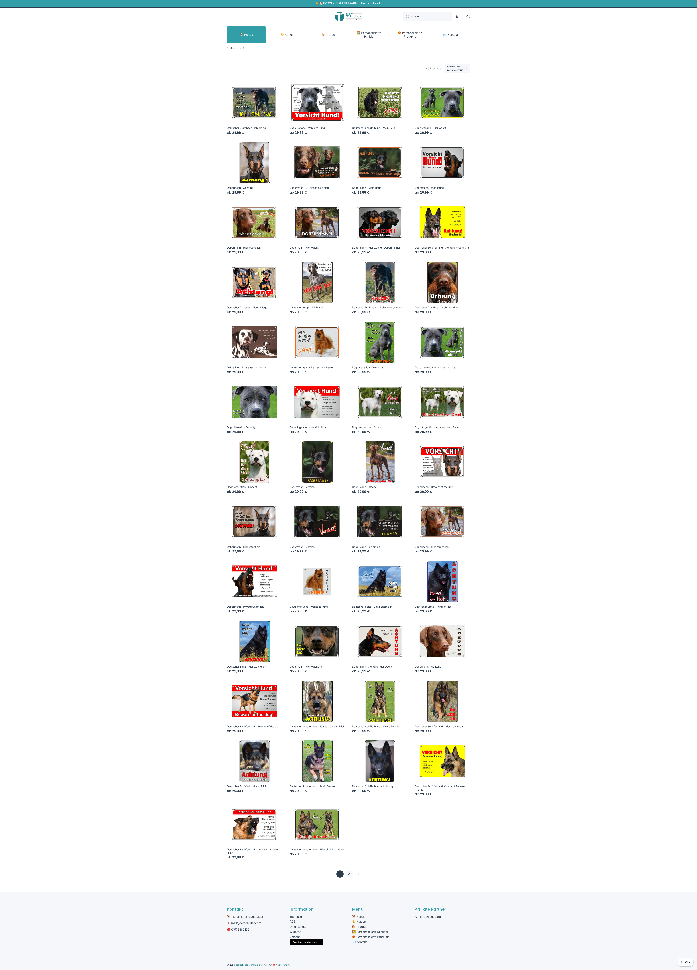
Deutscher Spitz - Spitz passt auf (372, 606)
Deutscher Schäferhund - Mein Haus (373, 127)
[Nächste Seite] (357, 874)
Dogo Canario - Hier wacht (430, 127)
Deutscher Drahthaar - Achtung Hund (437, 307)
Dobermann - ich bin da (366, 546)
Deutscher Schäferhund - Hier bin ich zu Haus (317, 849)
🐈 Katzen (359, 921)
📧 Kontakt (359, 942)
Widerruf (295, 932)
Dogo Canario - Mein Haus (367, 367)
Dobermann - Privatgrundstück (245, 606)
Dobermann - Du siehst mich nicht (310, 187)
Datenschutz (298, 926)
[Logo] (348, 16)
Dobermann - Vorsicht (302, 486)
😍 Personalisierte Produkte (371, 937)
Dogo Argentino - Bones (366, 427)
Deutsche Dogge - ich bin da (307, 307)
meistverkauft (455, 70)
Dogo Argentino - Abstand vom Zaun (437, 427)
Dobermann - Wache (364, 486)
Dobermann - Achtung (240, 187)
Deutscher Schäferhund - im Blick (247, 786)
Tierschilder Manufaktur (248, 964)
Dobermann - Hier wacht (304, 247)
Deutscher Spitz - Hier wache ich (246, 666)
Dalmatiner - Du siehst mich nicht (246, 367)
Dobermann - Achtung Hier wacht (372, 666)
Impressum (297, 916)
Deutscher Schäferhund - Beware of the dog (253, 726)
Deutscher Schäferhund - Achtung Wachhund (442, 247)
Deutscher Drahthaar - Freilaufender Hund (377, 307)
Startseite (232, 48)
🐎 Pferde (359, 926)
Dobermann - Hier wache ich (244, 247)
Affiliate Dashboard (428, 916)
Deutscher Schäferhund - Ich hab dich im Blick (317, 726)
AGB (292, 921)
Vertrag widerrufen (306, 942)
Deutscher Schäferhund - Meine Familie (375, 726)
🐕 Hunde (358, 916)
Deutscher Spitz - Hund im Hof (433, 606)
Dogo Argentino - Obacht (242, 486)
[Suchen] (406, 16)
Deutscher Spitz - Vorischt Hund (309, 606)
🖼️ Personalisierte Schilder (370, 932)
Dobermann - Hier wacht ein (243, 546)
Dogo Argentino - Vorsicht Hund (308, 427)
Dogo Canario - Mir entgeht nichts (435, 367)
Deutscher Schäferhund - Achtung (372, 786)
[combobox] (427, 16)
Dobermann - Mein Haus (366, 187)
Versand (295, 937)
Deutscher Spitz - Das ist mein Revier (312, 367)
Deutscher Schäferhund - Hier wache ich (439, 726)
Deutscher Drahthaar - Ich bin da (246, 127)
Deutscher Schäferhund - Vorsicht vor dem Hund (252, 851)
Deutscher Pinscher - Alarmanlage (247, 307)
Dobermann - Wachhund (429, 187)
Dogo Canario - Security (241, 427)
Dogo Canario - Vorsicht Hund (307, 127)
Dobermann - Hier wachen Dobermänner (376, 247)
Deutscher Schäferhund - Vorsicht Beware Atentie (440, 788)
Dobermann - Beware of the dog (434, 486)
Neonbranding (283, 964)
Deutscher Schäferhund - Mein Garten (312, 786)
